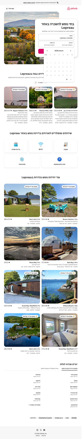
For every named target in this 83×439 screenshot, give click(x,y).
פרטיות (44, 435)
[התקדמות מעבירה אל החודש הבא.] (47, 50)
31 (67, 79)
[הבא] (35, 82)
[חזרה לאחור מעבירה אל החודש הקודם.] (70, 50)
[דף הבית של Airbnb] (72, 8)
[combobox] (56, 38)
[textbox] (65, 45)
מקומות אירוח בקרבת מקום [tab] (69, 368)
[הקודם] (45, 82)
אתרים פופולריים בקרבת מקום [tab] (49, 368)
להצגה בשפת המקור (29, 3)
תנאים (38, 435)
